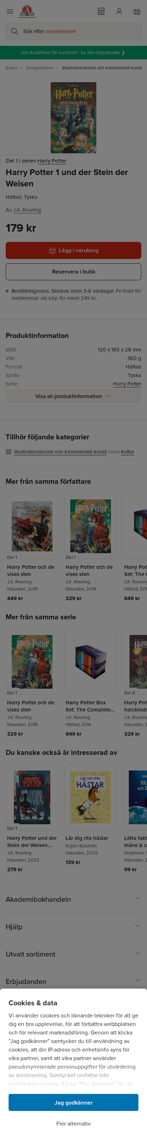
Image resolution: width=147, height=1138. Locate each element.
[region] (73, 1063)
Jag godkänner (74, 1103)
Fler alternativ (73, 1124)
